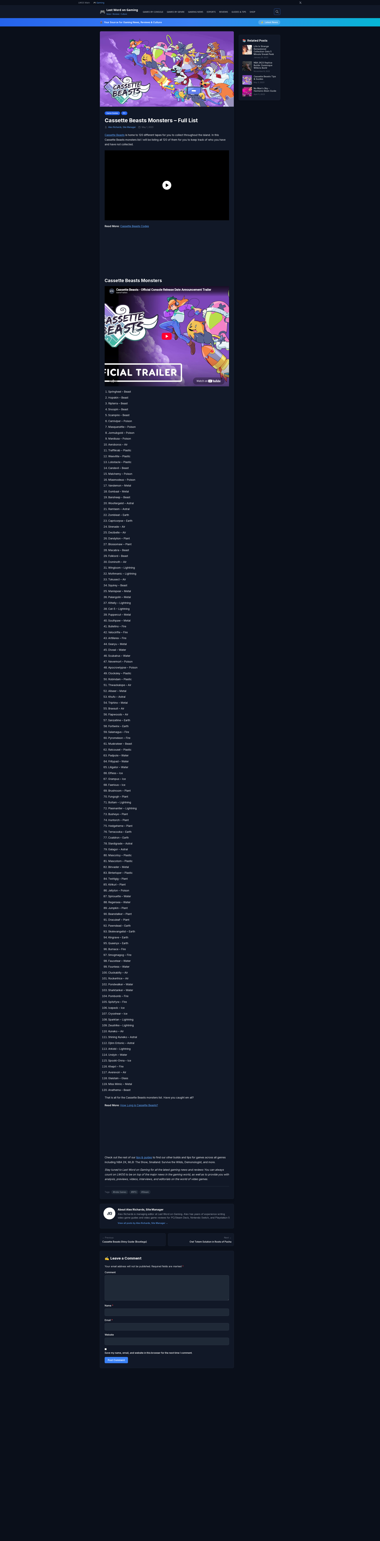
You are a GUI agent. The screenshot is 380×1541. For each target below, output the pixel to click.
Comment (110, 1272)
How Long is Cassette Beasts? (139, 1105)
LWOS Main (84, 2)
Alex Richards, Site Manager (122, 127)
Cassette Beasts (115, 135)
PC (124, 113)
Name (109, 1305)
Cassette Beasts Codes (134, 226)
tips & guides (144, 1157)
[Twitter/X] (300, 2)
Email (109, 1320)
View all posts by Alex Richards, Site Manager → (143, 1223)
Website (109, 1334)
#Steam (145, 1192)
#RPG (134, 1192)
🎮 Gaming (98, 2)
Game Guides (112, 113)
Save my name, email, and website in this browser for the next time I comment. (148, 1352)
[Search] (277, 12)
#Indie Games (119, 1192)
